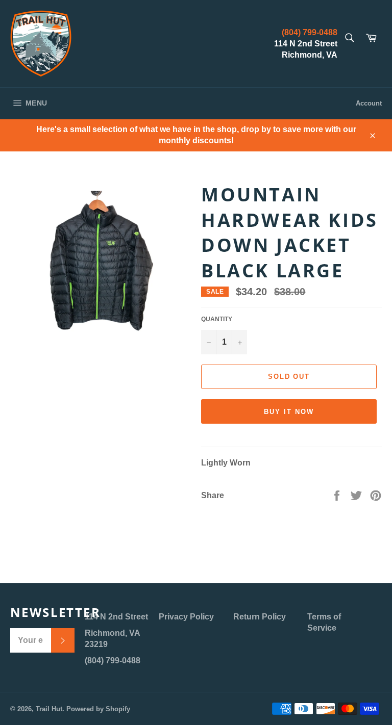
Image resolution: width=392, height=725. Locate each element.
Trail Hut (49, 709)
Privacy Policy (186, 616)
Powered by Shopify (98, 709)
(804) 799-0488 (309, 32)
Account (369, 103)
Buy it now (289, 412)
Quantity (216, 319)
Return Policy (259, 616)
